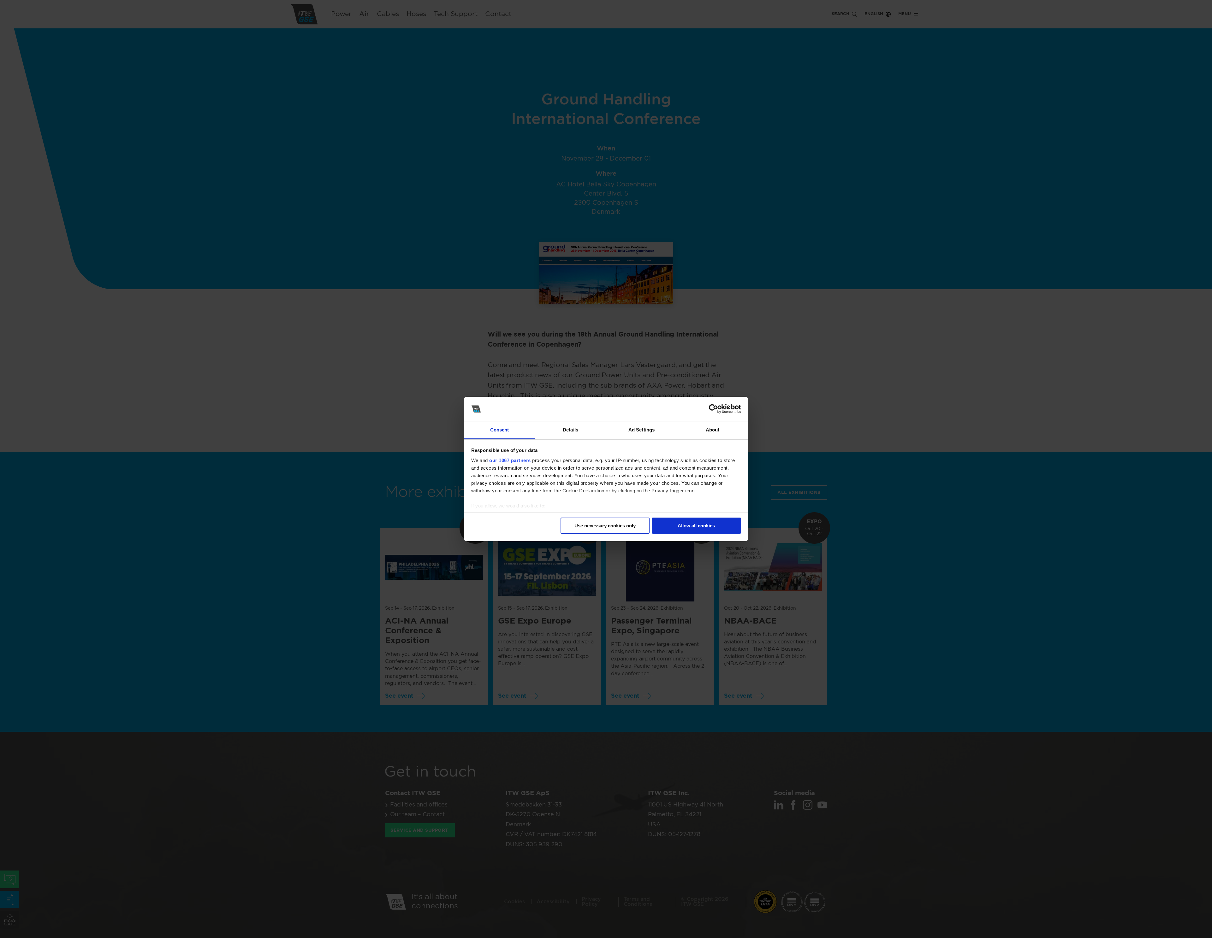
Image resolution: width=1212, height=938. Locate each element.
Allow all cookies (696, 525)
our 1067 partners (510, 460)
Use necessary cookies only (605, 525)
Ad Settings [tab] (641, 429)
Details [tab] (570, 429)
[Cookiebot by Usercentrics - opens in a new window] (713, 409)
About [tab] (713, 429)
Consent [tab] (499, 429)
